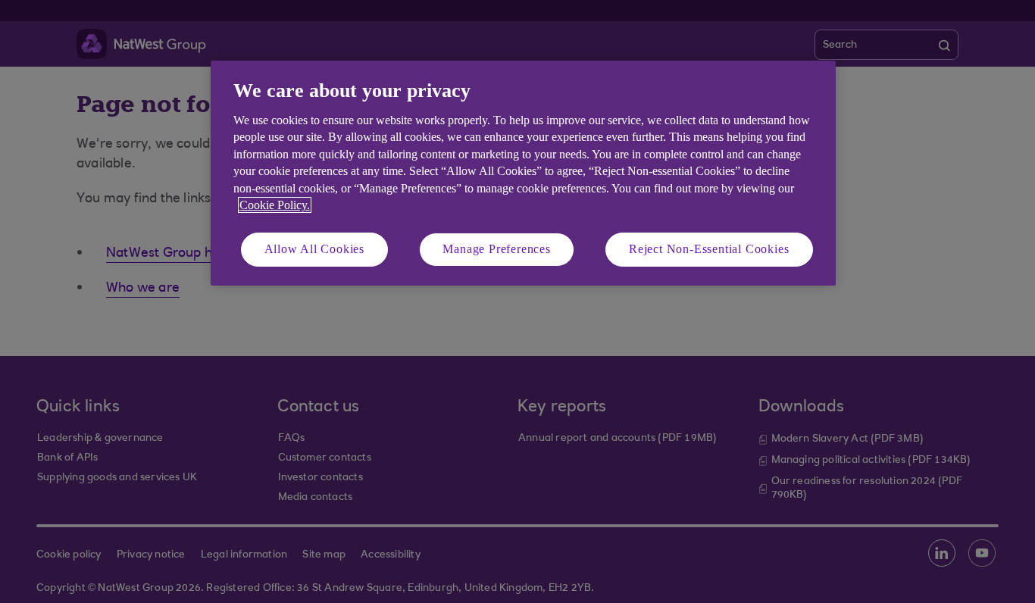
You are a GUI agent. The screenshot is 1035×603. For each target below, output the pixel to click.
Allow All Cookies (314, 248)
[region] (523, 173)
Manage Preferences (496, 248)
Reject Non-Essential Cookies (709, 248)
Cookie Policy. (274, 204)
